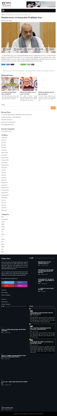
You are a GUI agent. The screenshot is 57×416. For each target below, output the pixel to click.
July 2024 (3, 200)
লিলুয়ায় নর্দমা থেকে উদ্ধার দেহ (6, 119)
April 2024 (3, 207)
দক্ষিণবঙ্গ (2, 234)
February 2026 (4, 152)
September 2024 (5, 195)
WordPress (41, 413)
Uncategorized (4, 219)
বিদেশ (2, 241)
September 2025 (5, 165)
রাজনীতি (2, 246)
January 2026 (4, 155)
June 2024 (3, 202)
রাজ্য (2, 249)
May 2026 (3, 145)
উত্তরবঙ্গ (3, 226)
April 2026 (3, 147)
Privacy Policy (4, 292)
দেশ (1, 67)
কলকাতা (2, 229)
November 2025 (5, 160)
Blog (2, 216)
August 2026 (4, 137)
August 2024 (4, 197)
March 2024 (4, 210)
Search (3, 104)
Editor (10, 20)
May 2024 (3, 205)
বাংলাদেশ (3, 239)
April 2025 (3, 177)
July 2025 (3, 170)
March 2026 (4, 150)
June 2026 (3, 142)
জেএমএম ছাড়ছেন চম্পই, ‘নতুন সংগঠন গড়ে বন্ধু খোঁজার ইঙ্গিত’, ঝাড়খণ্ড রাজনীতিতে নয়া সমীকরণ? (46, 280)
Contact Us (3, 290)
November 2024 (5, 190)
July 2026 (3, 140)
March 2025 (4, 180)
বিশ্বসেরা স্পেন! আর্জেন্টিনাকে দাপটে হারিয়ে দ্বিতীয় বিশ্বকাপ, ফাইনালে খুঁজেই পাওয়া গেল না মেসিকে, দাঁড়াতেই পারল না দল (13, 356)
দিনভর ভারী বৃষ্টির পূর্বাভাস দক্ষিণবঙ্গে (7, 124)
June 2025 (3, 172)
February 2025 (4, 182)
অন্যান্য (2, 221)
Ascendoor (31, 413)
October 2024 (4, 192)
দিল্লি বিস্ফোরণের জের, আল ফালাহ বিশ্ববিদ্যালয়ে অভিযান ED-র (44, 262)
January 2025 (4, 185)
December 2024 (4, 187)
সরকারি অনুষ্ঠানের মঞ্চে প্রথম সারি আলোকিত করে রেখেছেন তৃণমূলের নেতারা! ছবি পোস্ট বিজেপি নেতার (46, 271)
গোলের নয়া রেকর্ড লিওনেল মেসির (7, 407)
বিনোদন (2, 244)
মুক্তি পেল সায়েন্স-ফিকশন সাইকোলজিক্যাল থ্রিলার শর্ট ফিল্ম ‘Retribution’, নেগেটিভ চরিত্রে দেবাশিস (40, 328)
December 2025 (4, 157)
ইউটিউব (2, 224)
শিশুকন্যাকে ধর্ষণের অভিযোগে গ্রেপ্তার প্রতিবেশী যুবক (11, 117)
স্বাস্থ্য (2, 251)
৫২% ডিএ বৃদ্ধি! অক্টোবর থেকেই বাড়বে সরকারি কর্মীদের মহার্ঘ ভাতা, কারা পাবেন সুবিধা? (16, 114)
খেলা (2, 231)
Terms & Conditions (5, 295)
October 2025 (4, 162)
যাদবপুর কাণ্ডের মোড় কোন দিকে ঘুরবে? (8, 122)
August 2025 (4, 167)
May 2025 (3, 175)
